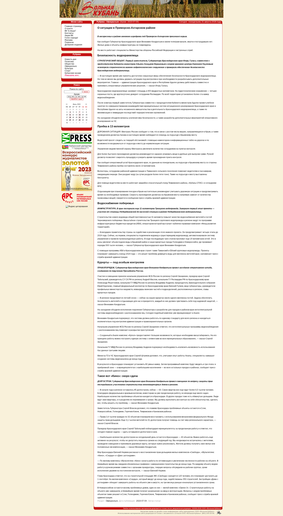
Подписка (69, 42)
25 (70, 120)
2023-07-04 (141, 501)
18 (70, 117)
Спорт (68, 71)
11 (70, 115)
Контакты (69, 33)
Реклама (69, 40)
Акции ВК (69, 35)
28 (79, 120)
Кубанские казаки (73, 73)
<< (66, 104)
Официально (71, 66)
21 (79, 117)
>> (86, 104)
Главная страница (73, 26)
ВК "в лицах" (70, 31)
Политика (69, 61)
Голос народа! (71, 38)
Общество (69, 64)
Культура (69, 68)
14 (79, 115)
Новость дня (70, 59)
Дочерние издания (73, 45)
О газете (69, 28)
